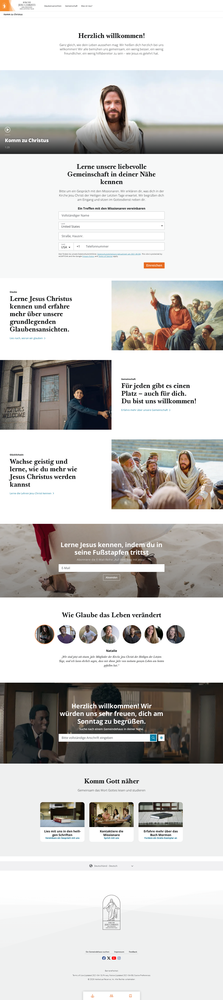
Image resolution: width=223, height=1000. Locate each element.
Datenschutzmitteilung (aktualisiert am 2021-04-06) (119, 254)
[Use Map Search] (153, 737)
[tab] (44, 634)
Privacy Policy (88, 256)
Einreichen (154, 265)
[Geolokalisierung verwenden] (161, 737)
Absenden (111, 577)
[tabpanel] (111, 658)
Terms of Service (106, 256)
